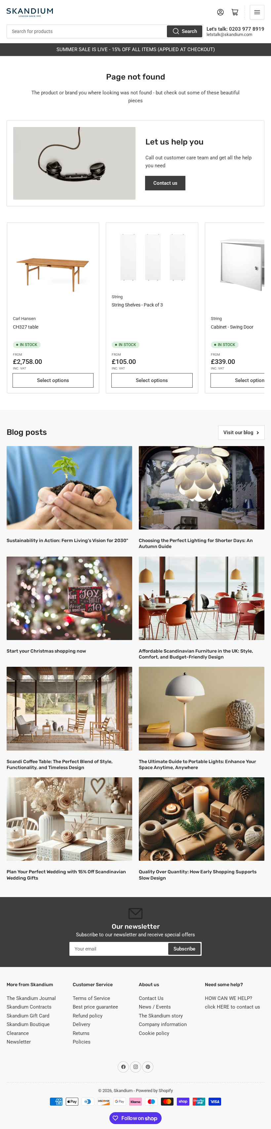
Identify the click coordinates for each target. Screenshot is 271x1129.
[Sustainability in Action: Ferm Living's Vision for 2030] (69, 488)
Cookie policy (154, 1033)
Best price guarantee (95, 1007)
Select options (53, 380)
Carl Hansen (24, 318)
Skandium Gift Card (28, 1016)
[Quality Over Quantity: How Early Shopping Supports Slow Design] (201, 819)
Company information (163, 1024)
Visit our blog (238, 432)
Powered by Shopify (154, 1090)
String (117, 296)
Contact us (165, 183)
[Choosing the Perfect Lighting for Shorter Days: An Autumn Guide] (201, 488)
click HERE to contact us (232, 1007)
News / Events (155, 1007)
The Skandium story (161, 1016)
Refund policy (87, 1016)
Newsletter (19, 1042)
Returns (81, 1033)
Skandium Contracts (29, 1007)
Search (189, 31)
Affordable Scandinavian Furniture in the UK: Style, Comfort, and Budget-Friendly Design (196, 654)
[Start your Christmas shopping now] (69, 598)
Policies (82, 1042)
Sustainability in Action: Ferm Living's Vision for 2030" (67, 540)
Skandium (123, 1090)
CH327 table (25, 327)
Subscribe (184, 949)
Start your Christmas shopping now (46, 651)
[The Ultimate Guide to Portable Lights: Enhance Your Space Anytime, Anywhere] (201, 708)
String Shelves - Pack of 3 (137, 304)
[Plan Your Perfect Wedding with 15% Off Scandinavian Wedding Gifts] (69, 819)
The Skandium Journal (31, 998)
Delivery (81, 1024)
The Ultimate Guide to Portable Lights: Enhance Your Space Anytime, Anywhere (197, 764)
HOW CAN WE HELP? (228, 998)
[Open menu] (257, 12)
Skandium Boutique (28, 1024)
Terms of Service (91, 998)
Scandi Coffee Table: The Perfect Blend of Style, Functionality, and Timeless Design (60, 764)
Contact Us (151, 998)
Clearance (18, 1033)
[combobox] (105, 31)
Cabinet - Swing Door (232, 327)
